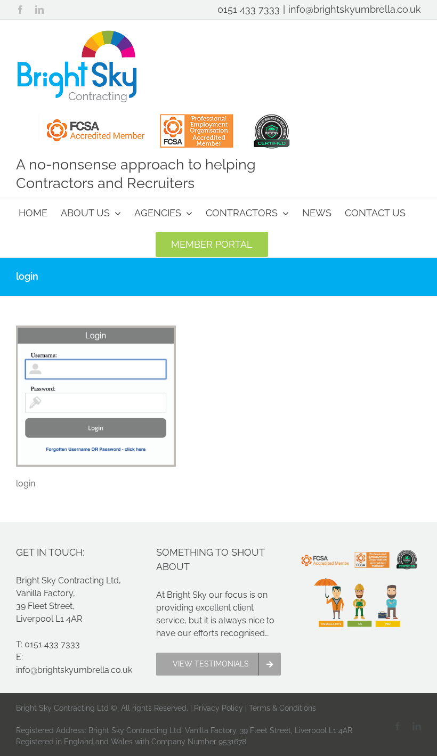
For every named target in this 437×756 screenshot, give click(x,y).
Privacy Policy (218, 708)
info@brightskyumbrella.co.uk (354, 9)
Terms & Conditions (282, 708)
